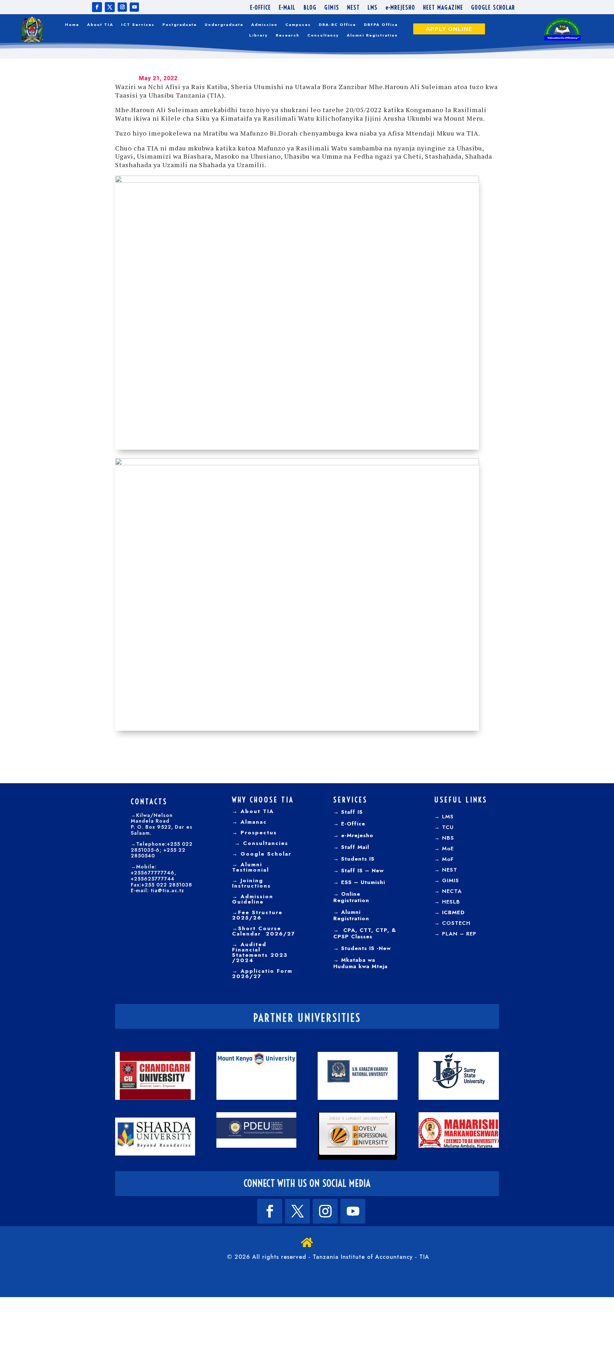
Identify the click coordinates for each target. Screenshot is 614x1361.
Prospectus (257, 832)
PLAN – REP (459, 934)
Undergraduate (224, 24)
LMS (373, 8)
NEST (353, 8)
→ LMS (444, 817)
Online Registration (351, 897)
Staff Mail (354, 847)
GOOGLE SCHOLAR (493, 8)
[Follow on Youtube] (134, 7)
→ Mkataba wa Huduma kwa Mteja (360, 963)
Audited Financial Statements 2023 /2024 (260, 952)
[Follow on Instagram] (122, 7)
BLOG (310, 8)
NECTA (452, 891)
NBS (448, 838)
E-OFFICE (260, 8)
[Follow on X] (110, 7)
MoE (448, 848)
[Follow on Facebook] (97, 7)
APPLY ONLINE (449, 29)
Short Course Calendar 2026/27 (263, 931)
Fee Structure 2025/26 (257, 915)
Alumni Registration (372, 35)
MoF (448, 859)
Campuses (298, 24)
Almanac (252, 822)
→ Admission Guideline (252, 899)
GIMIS (331, 8)
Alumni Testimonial (250, 867)
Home (72, 24)
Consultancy (323, 35)
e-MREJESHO (400, 8)
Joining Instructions (251, 883)
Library (258, 35)
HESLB (451, 902)
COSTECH (456, 923)
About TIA (100, 24)
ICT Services (138, 24)
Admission (264, 24)
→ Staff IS (348, 812)
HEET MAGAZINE (443, 8)
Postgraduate (179, 24)
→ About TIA (253, 811)
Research (288, 35)
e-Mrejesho (356, 835)
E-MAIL (287, 8)
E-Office (352, 824)
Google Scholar (264, 854)
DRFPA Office (381, 24)
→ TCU (444, 827)
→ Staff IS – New (358, 870)
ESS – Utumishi (363, 882)
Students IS (357, 859)
